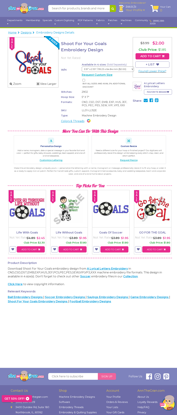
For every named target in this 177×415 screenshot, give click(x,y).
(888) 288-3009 (157, 22)
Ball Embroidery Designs (25, 297)
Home (12, 32)
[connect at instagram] (158, 378)
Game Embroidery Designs (149, 297)
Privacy (141, 412)
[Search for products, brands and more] (113, 8)
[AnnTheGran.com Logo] (25, 8)
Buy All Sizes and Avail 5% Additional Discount (104, 85)
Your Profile (134, 10)
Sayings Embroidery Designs (108, 297)
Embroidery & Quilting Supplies (78, 412)
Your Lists (112, 407)
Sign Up (106, 376)
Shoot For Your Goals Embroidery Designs (38, 301)
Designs (26, 32)
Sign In (131, 6)
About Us (143, 396)
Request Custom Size (97, 75)
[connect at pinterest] (166, 378)
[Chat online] (167, 403)
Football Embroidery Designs (90, 301)
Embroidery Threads (71, 407)
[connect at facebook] (149, 378)
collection (130, 276)
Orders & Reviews (117, 402)
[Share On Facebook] (151, 100)
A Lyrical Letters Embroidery (107, 268)
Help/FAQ (143, 407)
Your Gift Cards (115, 412)
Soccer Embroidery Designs (65, 297)
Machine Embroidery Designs (77, 396)
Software (64, 402)
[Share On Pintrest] (157, 100)
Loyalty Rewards (147, 402)
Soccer (85, 276)
